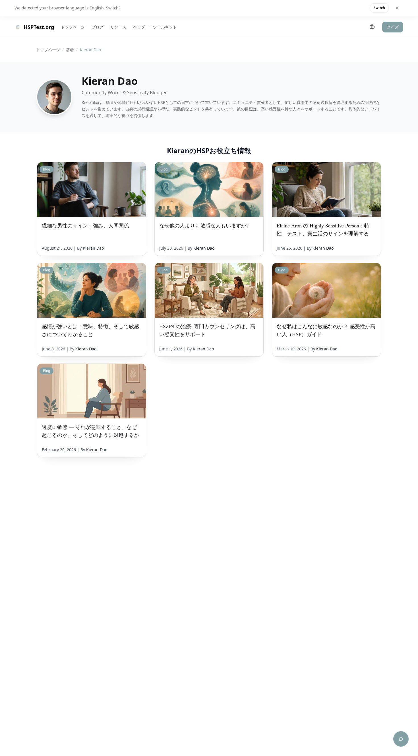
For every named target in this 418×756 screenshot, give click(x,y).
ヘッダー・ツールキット (155, 27)
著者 (70, 49)
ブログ (98, 27)
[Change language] (372, 27)
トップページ (73, 27)
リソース (118, 27)
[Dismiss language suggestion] (397, 8)
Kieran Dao (93, 248)
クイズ (393, 27)
